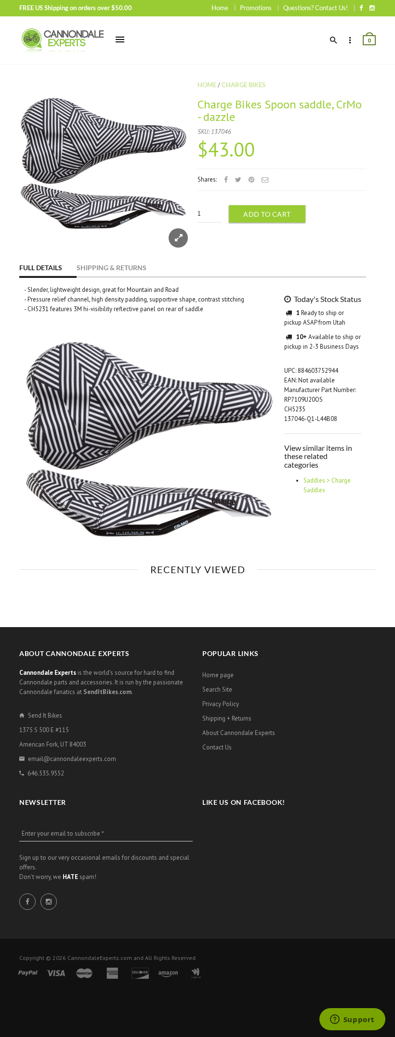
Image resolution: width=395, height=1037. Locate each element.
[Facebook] (361, 8)
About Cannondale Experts (238, 733)
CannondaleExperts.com (99, 957)
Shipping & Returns (111, 267)
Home (219, 8)
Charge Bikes (243, 85)
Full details (40, 267)
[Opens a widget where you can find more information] (352, 1020)
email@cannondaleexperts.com (72, 759)
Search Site (217, 689)
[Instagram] (372, 8)
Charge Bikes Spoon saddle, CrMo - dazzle (280, 110)
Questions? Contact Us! (315, 8)
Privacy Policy (220, 704)
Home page (218, 675)
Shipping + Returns (226, 718)
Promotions (256, 8)
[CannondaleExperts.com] (62, 40)
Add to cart (267, 214)
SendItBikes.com (107, 692)
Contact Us (217, 747)
